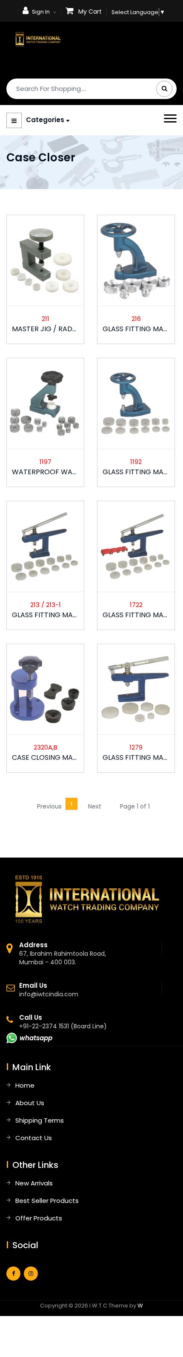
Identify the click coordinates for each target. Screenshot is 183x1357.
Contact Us (33, 1137)
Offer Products (38, 1218)
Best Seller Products (47, 1200)
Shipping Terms (39, 1120)
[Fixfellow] (38, 39)
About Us (29, 1102)
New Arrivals (34, 1183)
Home (24, 1085)
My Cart (90, 11)
